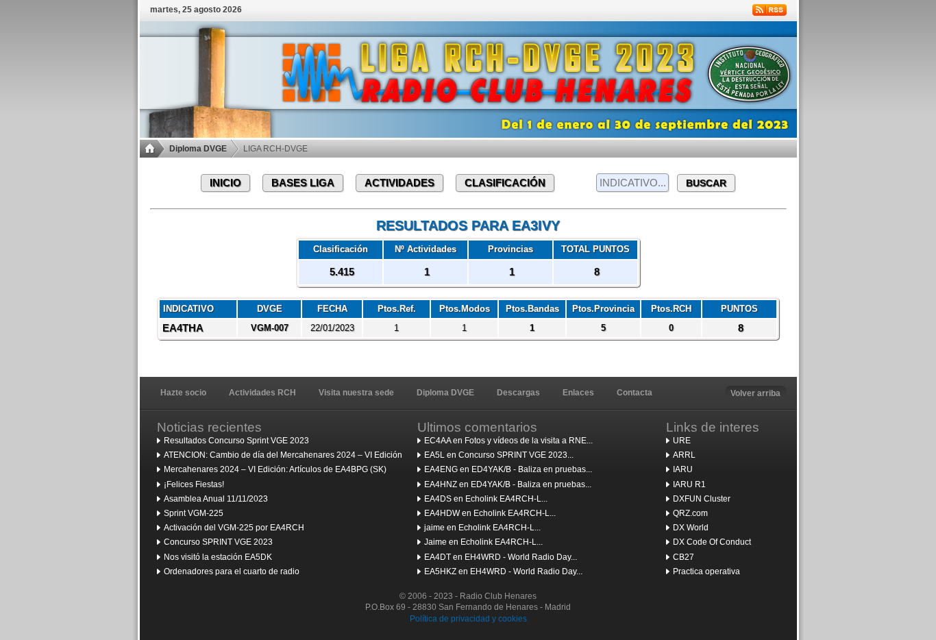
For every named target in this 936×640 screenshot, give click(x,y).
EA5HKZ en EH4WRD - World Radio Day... (503, 571)
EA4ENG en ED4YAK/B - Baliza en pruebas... (508, 469)
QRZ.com (690, 513)
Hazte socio (183, 392)
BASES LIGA (302, 182)
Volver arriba (755, 393)
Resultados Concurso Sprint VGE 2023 (236, 440)
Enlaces (578, 392)
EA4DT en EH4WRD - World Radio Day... (500, 557)
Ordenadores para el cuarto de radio (231, 571)
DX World (691, 527)
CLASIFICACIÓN (505, 182)
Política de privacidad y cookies (468, 619)
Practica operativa (706, 571)
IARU (683, 469)
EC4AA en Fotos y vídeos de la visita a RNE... (508, 440)
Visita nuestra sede (356, 392)
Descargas (518, 392)
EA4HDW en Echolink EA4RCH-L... (490, 513)
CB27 (683, 557)
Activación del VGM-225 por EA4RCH (234, 527)
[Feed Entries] (769, 10)
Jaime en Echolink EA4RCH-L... (483, 542)
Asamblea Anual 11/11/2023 (216, 499)
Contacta (634, 392)
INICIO (225, 182)
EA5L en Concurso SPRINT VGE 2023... (499, 455)
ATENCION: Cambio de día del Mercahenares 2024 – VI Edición (283, 455)
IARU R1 (689, 484)
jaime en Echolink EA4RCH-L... (482, 527)
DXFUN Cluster (701, 499)
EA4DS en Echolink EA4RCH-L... (485, 499)
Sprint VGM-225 (193, 513)
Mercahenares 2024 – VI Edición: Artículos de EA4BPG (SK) (275, 469)
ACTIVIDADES (399, 182)
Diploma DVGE (198, 148)
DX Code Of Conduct (712, 542)
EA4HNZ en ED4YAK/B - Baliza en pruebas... (507, 484)
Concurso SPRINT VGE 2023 (218, 542)
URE (682, 440)
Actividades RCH (262, 392)
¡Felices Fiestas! (194, 484)
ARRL (684, 455)
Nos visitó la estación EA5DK (218, 557)
